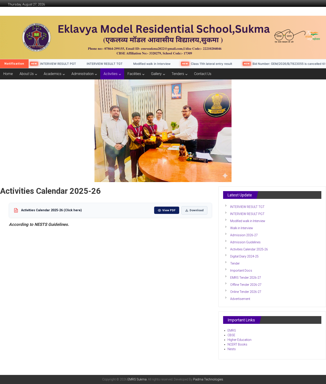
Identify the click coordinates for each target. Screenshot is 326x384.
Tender (235, 263)
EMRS (232, 330)
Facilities (134, 74)
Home (8, 74)
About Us (27, 74)
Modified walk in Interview (139, 63)
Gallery (156, 74)
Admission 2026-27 (244, 235)
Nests (232, 349)
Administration (82, 74)
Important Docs (241, 270)
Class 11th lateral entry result (199, 63)
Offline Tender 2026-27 (245, 284)
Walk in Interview (241, 228)
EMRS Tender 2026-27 (245, 277)
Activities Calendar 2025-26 (249, 249)
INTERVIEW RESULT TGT (92, 63)
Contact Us (202, 74)
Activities (111, 74)
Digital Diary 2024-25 (244, 256)
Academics (52, 74)
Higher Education (239, 340)
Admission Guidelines (245, 242)
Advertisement (240, 299)
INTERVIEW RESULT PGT (45, 63)
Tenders (178, 74)
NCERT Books (237, 344)
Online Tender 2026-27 (245, 292)
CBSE (231, 335)
